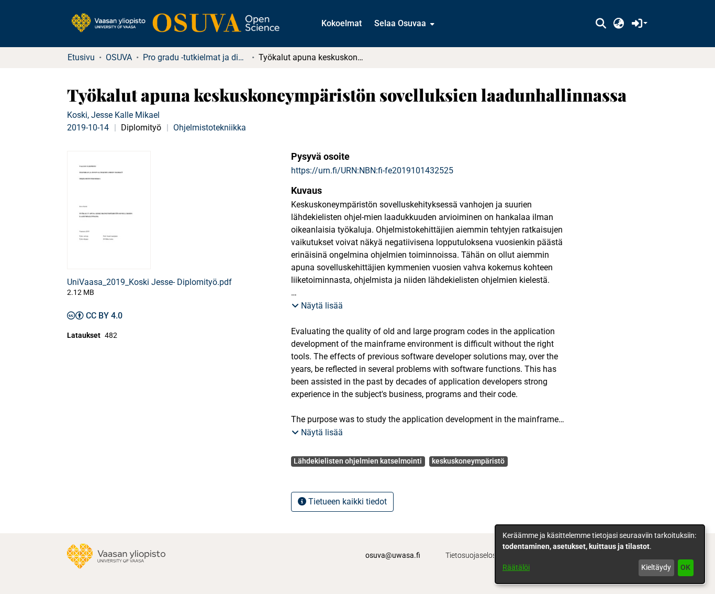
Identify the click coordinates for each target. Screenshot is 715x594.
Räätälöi (516, 567)
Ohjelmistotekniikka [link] (209, 128)
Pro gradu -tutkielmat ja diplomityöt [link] (195, 57)
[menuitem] (403, 23)
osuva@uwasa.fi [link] (392, 555)
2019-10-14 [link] (88, 128)
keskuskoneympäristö (468, 461)
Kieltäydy (656, 567)
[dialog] (600, 554)
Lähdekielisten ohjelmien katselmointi (358, 461)
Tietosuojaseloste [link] (473, 555)
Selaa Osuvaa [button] (400, 23)
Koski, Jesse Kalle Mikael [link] (113, 115)
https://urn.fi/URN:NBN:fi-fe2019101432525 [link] (372, 170)
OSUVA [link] (119, 57)
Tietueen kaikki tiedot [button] (346, 502)
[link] (180, 23)
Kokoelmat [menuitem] (341, 23)
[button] (600, 23)
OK (685, 567)
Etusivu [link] (81, 57)
